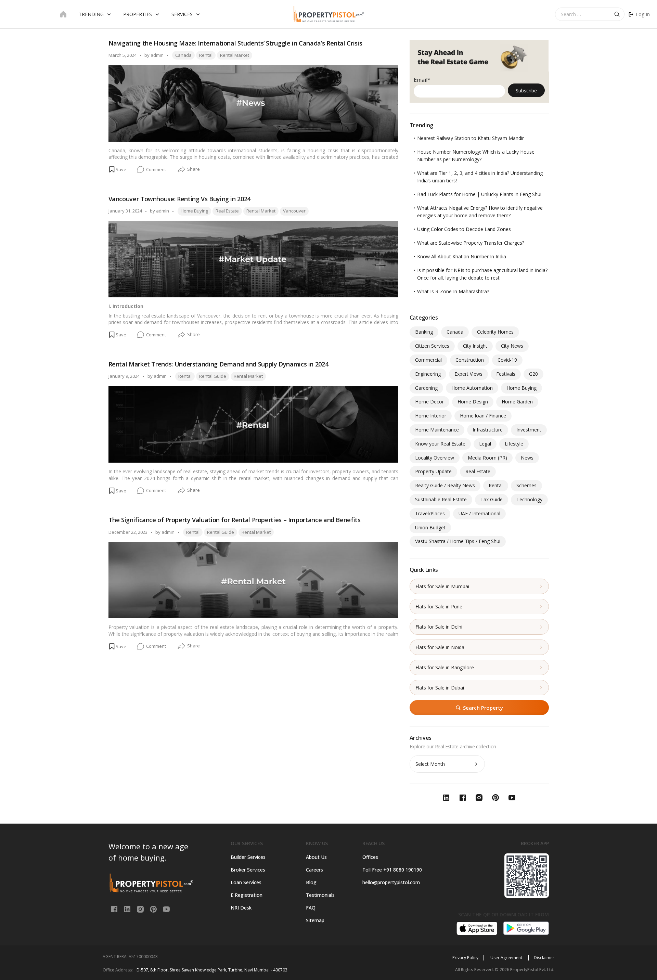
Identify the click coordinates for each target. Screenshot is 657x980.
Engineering (428, 374)
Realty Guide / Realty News (445, 485)
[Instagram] (141, 908)
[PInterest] (154, 908)
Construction (469, 360)
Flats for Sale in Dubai (439, 687)
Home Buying (194, 211)
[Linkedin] (128, 908)
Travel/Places (430, 513)
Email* (422, 79)
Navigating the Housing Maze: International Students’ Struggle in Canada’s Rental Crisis (235, 43)
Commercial (428, 360)
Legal (485, 443)
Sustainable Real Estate (441, 499)
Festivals (505, 374)
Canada (183, 55)
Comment (156, 169)
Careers (314, 869)
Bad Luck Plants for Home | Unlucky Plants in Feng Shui (479, 194)
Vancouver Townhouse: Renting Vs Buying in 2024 (179, 199)
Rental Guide (212, 376)
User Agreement (506, 957)
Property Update (433, 471)
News (527, 457)
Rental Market (234, 55)
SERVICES (182, 14)
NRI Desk (241, 907)
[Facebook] (115, 908)
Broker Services (248, 869)
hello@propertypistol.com (391, 882)
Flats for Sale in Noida (439, 647)
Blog (311, 882)
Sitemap (315, 920)
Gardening (426, 388)
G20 (533, 374)
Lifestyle (514, 443)
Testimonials (320, 895)
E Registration (246, 895)
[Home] (63, 14)
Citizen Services (432, 346)
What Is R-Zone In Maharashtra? (453, 291)
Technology (529, 499)
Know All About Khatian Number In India (461, 256)
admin (157, 55)
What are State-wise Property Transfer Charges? (470, 243)
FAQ (310, 907)
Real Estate (227, 211)
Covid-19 (507, 360)
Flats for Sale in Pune (438, 606)
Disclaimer (544, 957)
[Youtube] (166, 908)
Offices (370, 857)
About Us (316, 857)
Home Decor (429, 401)
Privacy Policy (465, 957)
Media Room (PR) (487, 457)
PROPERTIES (137, 14)
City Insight (475, 346)
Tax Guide (491, 499)
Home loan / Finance (483, 415)
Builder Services (248, 857)
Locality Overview (434, 457)
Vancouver (294, 211)
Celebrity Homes (495, 331)
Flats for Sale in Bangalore (444, 667)
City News (512, 346)
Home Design (473, 401)
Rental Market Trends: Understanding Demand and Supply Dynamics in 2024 (218, 364)
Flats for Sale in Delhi (438, 626)
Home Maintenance (437, 429)
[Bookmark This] (117, 169)
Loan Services (246, 882)
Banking (424, 331)
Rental (205, 55)
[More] (181, 169)
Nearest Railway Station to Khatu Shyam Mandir (470, 138)
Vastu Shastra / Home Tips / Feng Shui (457, 541)
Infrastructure (488, 429)
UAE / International (479, 513)
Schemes (526, 485)
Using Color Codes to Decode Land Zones (464, 229)
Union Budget (430, 527)
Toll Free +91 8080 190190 (392, 869)
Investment (528, 429)
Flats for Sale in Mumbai (442, 586)
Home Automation (472, 388)
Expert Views (468, 374)
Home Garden (517, 401)
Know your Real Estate (440, 443)
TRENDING (91, 14)
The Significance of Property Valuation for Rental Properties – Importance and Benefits (234, 520)
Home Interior (430, 415)
